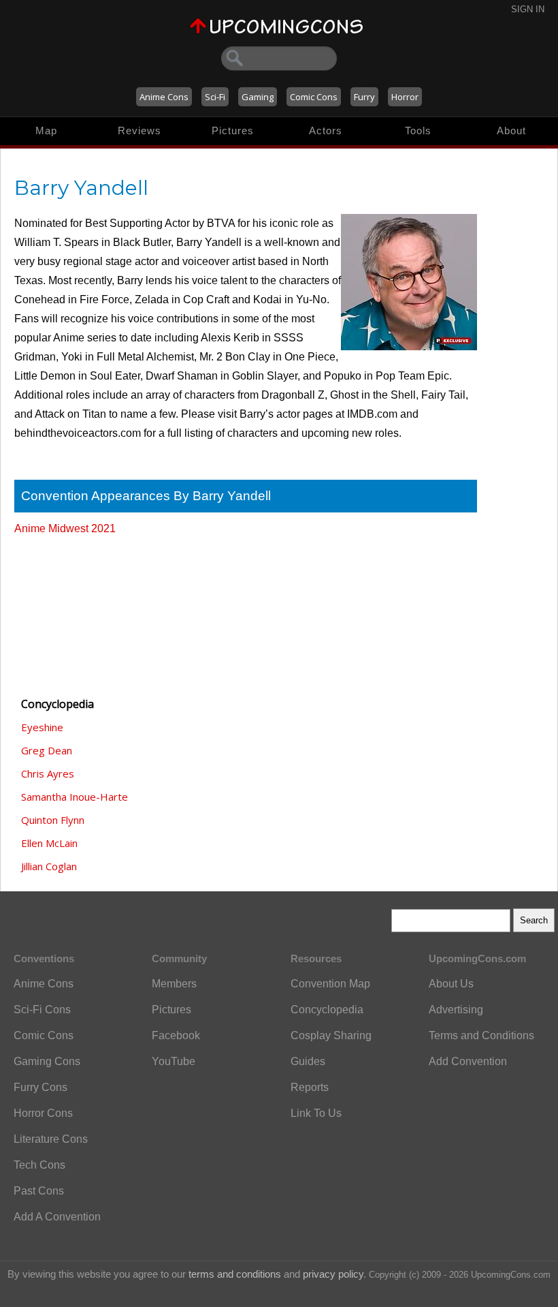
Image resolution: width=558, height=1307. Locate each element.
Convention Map (330, 983)
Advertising (456, 1009)
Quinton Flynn (52, 820)
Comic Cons (314, 97)
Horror (405, 97)
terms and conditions (234, 1274)
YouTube (173, 1061)
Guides (308, 1061)
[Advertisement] (82, 610)
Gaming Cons (47, 1061)
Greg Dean (46, 750)
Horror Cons (43, 1113)
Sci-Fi (215, 97)
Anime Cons (164, 97)
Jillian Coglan (49, 866)
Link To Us (316, 1113)
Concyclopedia (327, 1009)
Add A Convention (57, 1217)
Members (174, 983)
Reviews (139, 130)
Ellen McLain (49, 843)
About (511, 130)
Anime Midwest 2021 (65, 528)
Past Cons (39, 1191)
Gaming (258, 97)
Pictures (233, 130)
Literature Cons (51, 1139)
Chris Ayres (47, 773)
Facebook (176, 1035)
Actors (325, 130)
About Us (451, 983)
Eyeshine (42, 727)
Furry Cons (40, 1087)
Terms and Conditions (481, 1035)
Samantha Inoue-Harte (74, 796)
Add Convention (468, 1061)
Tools (418, 130)
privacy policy (333, 1274)
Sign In (527, 9)
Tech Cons (39, 1165)
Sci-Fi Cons (42, 1009)
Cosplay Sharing (331, 1035)
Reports (310, 1087)
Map (46, 130)
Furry (364, 97)
